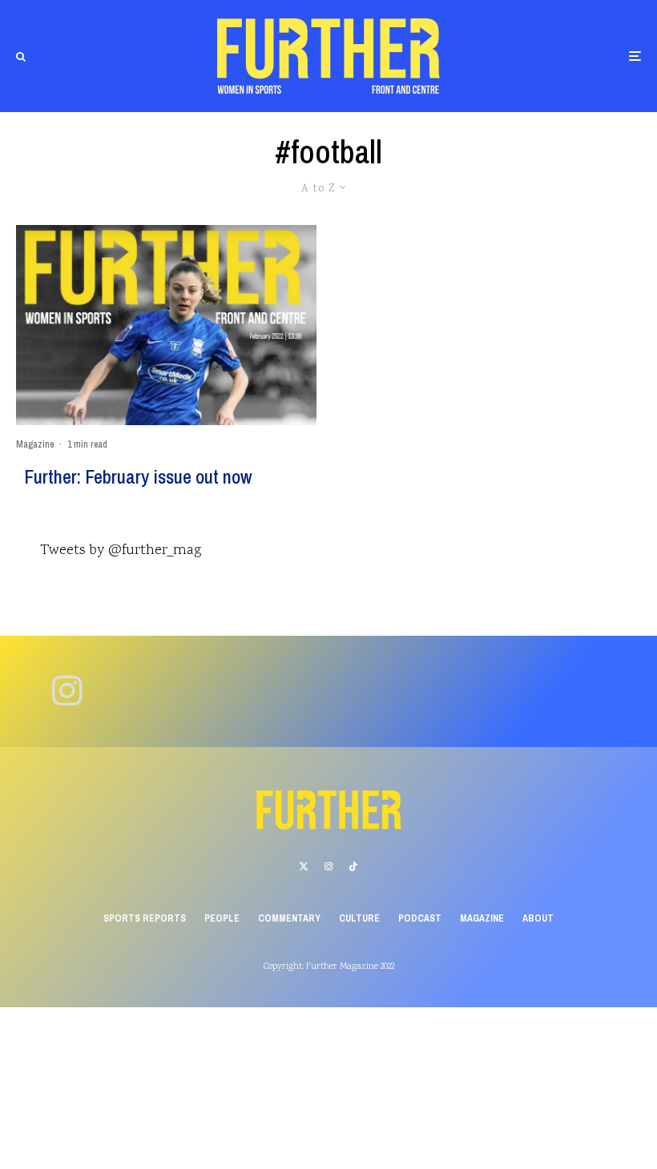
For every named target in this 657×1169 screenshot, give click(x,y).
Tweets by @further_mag (120, 550)
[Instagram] (328, 866)
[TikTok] (353, 866)
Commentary (289, 918)
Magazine (35, 444)
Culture (359, 918)
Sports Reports (144, 918)
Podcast (419, 918)
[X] (303, 866)
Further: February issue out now (138, 476)
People (222, 918)
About (538, 918)
